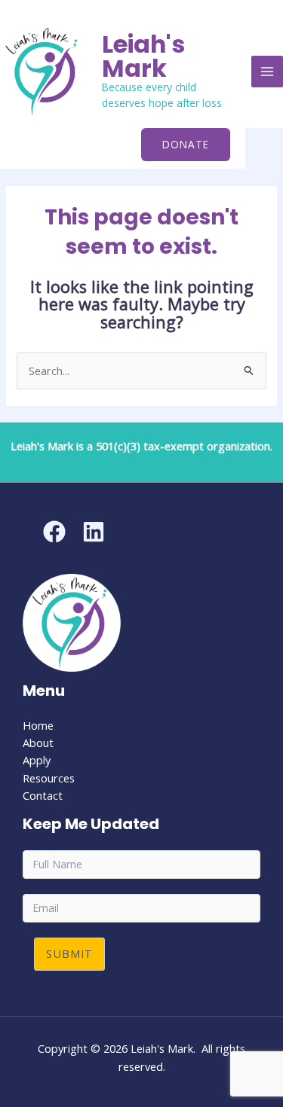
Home (38, 725)
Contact (43, 795)
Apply (37, 759)
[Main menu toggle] (267, 71)
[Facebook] (54, 531)
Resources (49, 777)
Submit (69, 953)
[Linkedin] (93, 531)
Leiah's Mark (143, 56)
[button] (185, 144)
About (38, 742)
